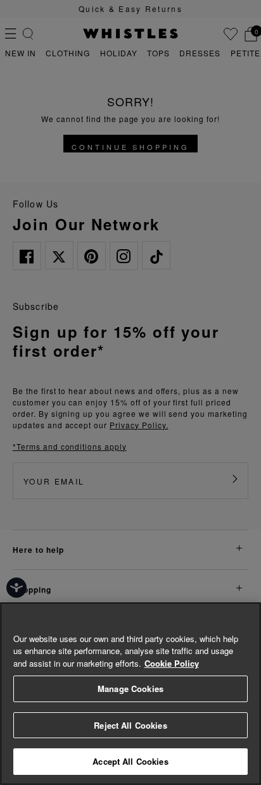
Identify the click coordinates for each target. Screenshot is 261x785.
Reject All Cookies (130, 725)
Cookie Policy (171, 663)
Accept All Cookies (130, 761)
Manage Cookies (130, 689)
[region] (130, 693)
